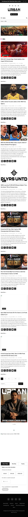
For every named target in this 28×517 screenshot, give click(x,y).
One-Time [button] (5, 463)
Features (11, 503)
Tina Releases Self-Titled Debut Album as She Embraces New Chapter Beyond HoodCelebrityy (12, 1)
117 (15, 378)
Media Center (22, 503)
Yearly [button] (22, 463)
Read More (3, 81)
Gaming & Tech (5, 55)
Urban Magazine (5, 63)
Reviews (12, 505)
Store (14, 507)
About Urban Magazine (20, 505)
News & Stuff (5, 503)
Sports (4, 97)
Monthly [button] (14, 463)
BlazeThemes (14, 512)
